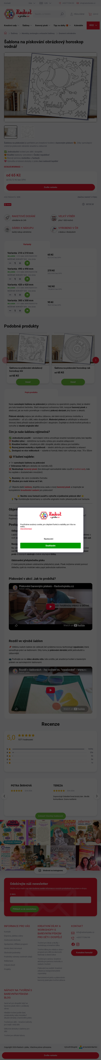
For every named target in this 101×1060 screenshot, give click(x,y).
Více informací (26, 529)
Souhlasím (50, 545)
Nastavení (48, 539)
